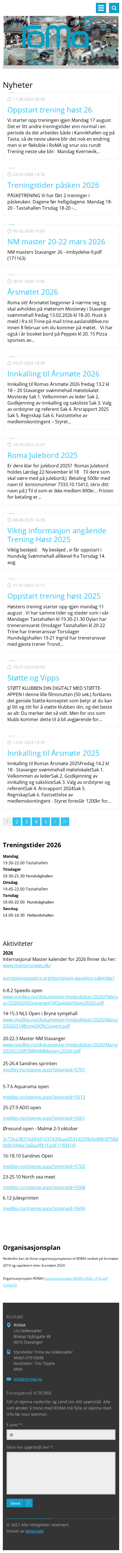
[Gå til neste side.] (55, 821)
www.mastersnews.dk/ (27, 965)
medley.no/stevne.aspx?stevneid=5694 (44, 1208)
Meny (101, 8)
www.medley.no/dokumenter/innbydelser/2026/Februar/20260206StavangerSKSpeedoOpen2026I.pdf (60, 1000)
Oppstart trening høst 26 (49, 110)
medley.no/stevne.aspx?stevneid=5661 (44, 1118)
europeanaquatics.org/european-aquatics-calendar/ (59, 978)
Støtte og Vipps (33, 678)
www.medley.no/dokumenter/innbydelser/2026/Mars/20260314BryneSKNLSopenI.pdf (60, 1023)
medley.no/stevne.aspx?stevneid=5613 (44, 1097)
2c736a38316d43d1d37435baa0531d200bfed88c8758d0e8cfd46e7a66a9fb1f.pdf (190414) (60, 1142)
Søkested (114, 8)
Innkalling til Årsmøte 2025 (53, 753)
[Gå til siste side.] (65, 821)
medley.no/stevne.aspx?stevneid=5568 (44, 1187)
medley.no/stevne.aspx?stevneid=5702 (44, 1166)
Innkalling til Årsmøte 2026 (53, 374)
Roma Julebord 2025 (42, 455)
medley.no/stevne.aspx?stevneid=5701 (44, 1070)
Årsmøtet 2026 (32, 292)
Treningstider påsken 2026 (53, 185)
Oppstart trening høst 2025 (54, 596)
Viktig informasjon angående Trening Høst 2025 (56, 534)
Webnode (35, 1531)
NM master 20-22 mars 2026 (56, 241)
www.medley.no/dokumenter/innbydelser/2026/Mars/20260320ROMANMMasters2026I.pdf (60, 1048)
